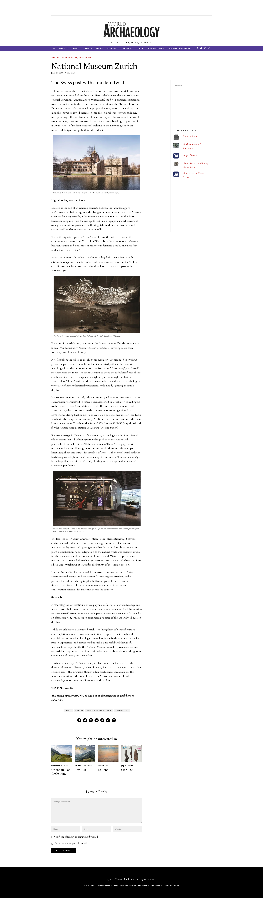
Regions (111, 48)
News (75, 48)
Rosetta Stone (190, 136)
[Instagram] (205, 48)
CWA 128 (80, 770)
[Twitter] (201, 48)
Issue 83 (55, 58)
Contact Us (90, 886)
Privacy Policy (172, 886)
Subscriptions (154, 48)
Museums (127, 48)
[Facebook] (197, 48)
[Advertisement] (194, 214)
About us (63, 48)
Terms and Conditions (125, 886)
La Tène (103, 770)
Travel (99, 48)
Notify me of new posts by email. (70, 843)
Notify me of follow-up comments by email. (76, 836)
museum (79, 710)
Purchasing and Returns (150, 886)
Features (87, 48)
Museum (73, 58)
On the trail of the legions (60, 771)
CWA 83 (68, 710)
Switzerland (85, 58)
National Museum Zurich (99, 710)
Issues (140, 48)
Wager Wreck (190, 154)
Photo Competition (179, 48)
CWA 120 (126, 770)
